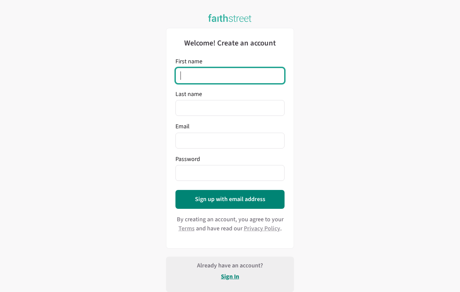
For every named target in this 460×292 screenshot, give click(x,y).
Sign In (230, 276)
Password (187, 159)
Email (182, 126)
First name (188, 61)
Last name (188, 94)
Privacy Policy (262, 228)
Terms (186, 228)
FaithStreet (230, 18)
